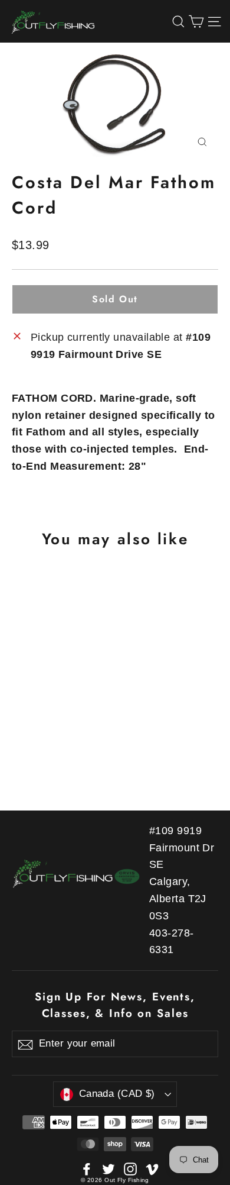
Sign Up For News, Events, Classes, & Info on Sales (115, 1005)
